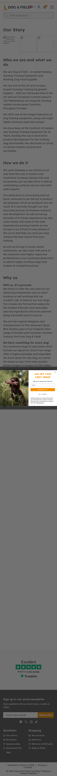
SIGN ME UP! (43, 389)
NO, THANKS (43, 394)
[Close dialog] (55, 372)
